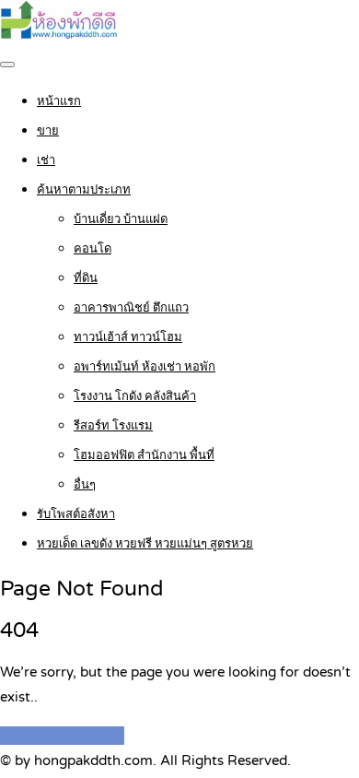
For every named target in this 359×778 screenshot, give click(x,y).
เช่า (46, 160)
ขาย (48, 131)
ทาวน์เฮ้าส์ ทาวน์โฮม (128, 337)
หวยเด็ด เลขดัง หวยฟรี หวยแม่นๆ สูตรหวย (145, 543)
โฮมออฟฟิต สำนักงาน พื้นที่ (144, 455)
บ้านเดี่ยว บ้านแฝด (121, 219)
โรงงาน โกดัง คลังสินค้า (135, 396)
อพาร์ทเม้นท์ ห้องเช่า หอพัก (144, 367)
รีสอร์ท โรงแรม (113, 425)
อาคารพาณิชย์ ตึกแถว (131, 308)
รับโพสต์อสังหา (76, 514)
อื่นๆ (85, 484)
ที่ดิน (86, 278)
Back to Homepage (62, 735)
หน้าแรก (59, 101)
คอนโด (92, 249)
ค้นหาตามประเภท (84, 190)
